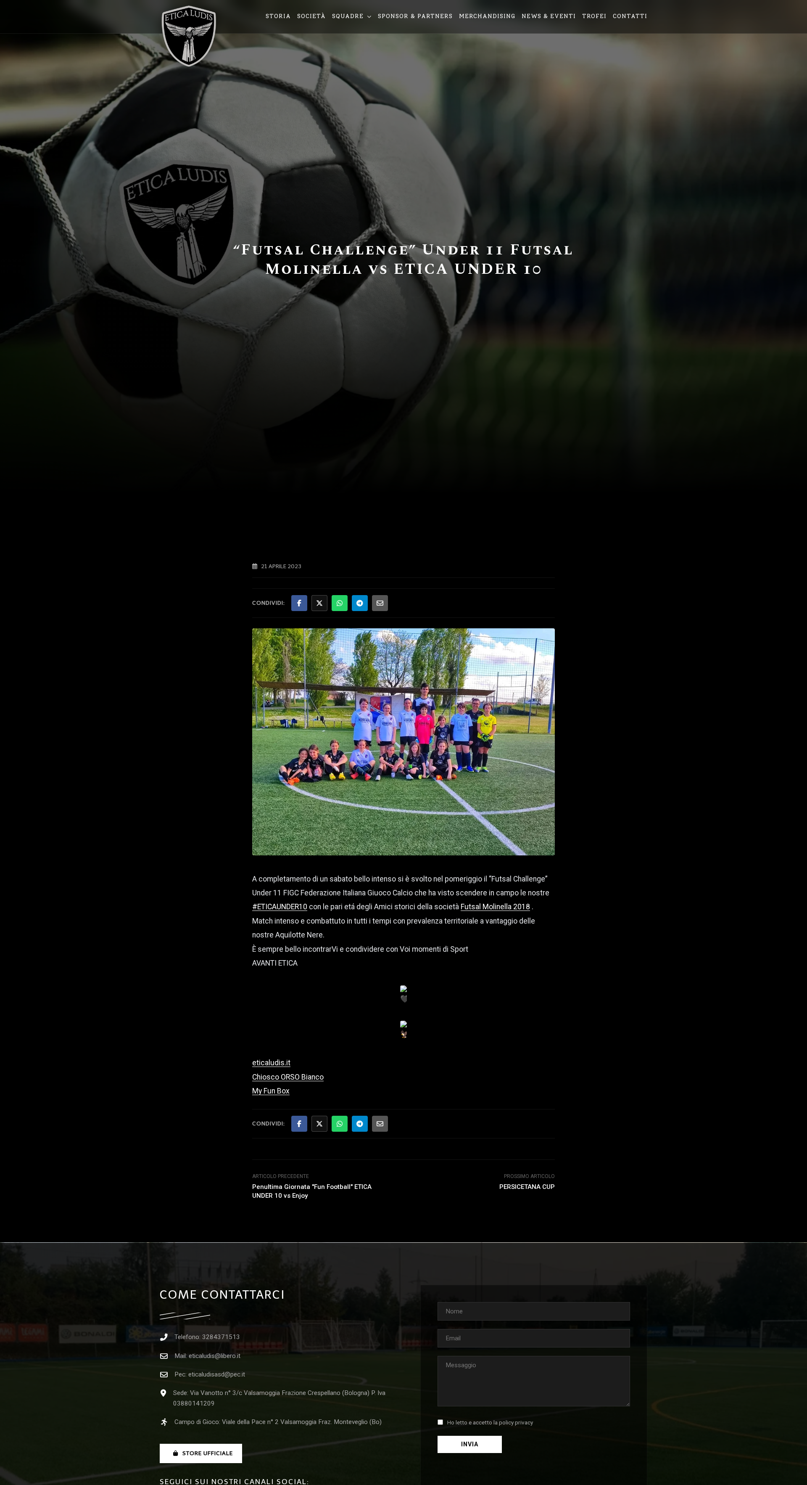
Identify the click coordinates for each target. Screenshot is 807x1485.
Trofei (594, 16)
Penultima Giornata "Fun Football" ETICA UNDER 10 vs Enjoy (312, 1191)
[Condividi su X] (319, 603)
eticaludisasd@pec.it (216, 1374)
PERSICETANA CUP (527, 1187)
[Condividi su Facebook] (299, 603)
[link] (495, 907)
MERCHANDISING (487, 16)
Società (311, 16)
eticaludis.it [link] (271, 1063)
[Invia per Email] (380, 603)
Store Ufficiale (207, 1453)
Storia (278, 16)
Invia (469, 1444)
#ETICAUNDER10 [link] (279, 907)
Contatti (630, 16)
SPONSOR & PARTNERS (415, 16)
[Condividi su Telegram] (360, 603)
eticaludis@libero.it (214, 1356)
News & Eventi (549, 16)
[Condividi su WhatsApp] (340, 603)
